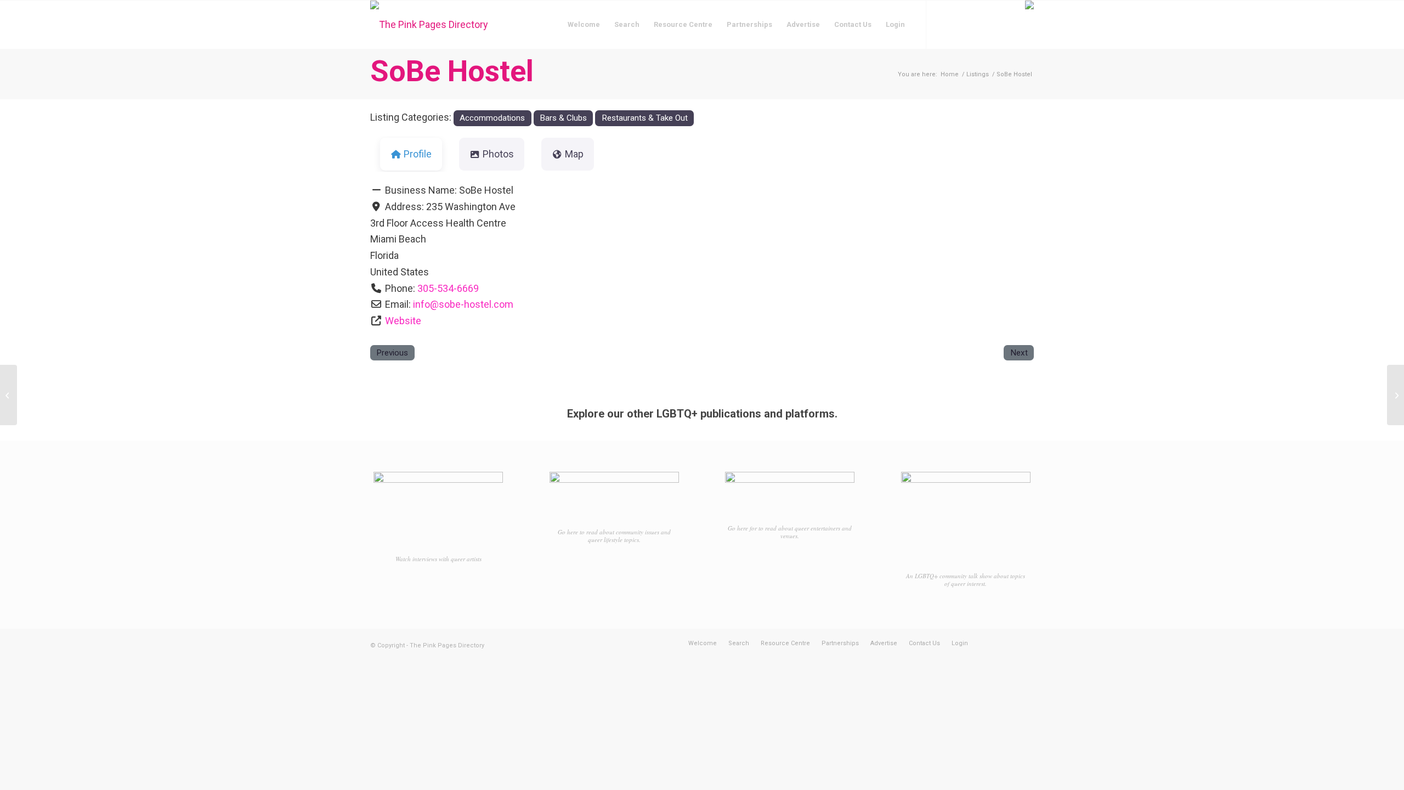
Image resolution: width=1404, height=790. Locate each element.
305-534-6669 (448, 288)
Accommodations (492, 118)
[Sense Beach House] (8, 395)
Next (1019, 353)
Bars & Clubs (563, 118)
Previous (392, 353)
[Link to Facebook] (943, 24)
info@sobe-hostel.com (463, 304)
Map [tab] (574, 154)
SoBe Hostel (452, 71)
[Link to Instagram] (960, 24)
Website (403, 320)
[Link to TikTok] (976, 24)
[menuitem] (584, 25)
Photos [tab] (498, 154)
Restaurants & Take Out (645, 118)
